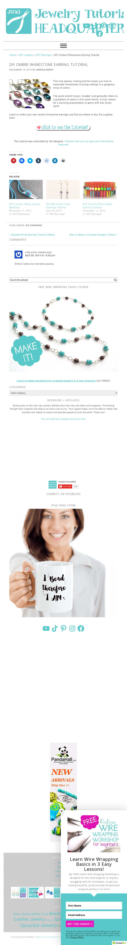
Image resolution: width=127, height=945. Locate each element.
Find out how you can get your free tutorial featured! (85, 142)
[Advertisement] (63, 453)
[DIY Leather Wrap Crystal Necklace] (26, 189)
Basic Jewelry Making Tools (30, 914)
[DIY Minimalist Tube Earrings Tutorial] (63, 189)
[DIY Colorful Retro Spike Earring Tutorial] (100, 189)
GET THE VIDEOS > (79, 923)
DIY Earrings (43, 55)
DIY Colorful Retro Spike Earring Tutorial (97, 205)
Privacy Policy (77, 937)
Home (12, 55)
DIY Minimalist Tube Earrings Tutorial (58, 205)
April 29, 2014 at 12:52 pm (40, 255)
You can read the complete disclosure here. (63, 418)
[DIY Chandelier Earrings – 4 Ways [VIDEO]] (19, 893)
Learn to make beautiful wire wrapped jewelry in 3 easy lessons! (56, 380)
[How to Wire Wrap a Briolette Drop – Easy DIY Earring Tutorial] (36, 893)
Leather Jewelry (29, 919)
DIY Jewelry (26, 55)
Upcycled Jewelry (38, 925)
